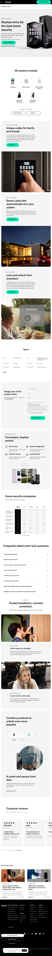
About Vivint (32, 907)
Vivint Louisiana (23, 915)
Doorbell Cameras (11, 911)
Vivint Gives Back (33, 917)
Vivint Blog (22, 907)
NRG (21, 921)
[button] (1, 2)
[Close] (5, 950)
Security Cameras (11, 909)
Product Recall (35, 948)
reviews (13, 850)
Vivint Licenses (40, 948)
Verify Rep (41, 915)
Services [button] (33, 113)
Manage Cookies (42, 917)
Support (40, 907)
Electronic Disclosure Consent (34, 404)
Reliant (21, 919)
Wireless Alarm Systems (12, 919)
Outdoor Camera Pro (12, 913)
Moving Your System (43, 911)
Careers (31, 915)
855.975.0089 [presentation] (44, 2)
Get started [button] (12, 219)
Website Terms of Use (47, 948)
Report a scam (12, 943)
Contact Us (41, 909)
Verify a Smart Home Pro (12, 935)
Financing (22, 909)
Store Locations (33, 911)
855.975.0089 (9, 42)
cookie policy (14, 950)
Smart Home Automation (13, 915)
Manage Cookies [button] (12, 951)
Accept (24, 950)
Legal (31, 948)
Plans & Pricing (10, 927)
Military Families (42, 913)
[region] (15, 950)
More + (4, 372)
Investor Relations (33, 921)
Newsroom (32, 913)
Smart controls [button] (17, 113)
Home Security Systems (12, 907)
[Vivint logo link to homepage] (6, 2)
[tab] (14, 734)
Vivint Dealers (22, 917)
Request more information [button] (8, 46)
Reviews (31, 909)
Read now (5, 897)
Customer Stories (33, 919)
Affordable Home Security (13, 917)
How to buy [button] (12, 144)
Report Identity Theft (12, 939)
